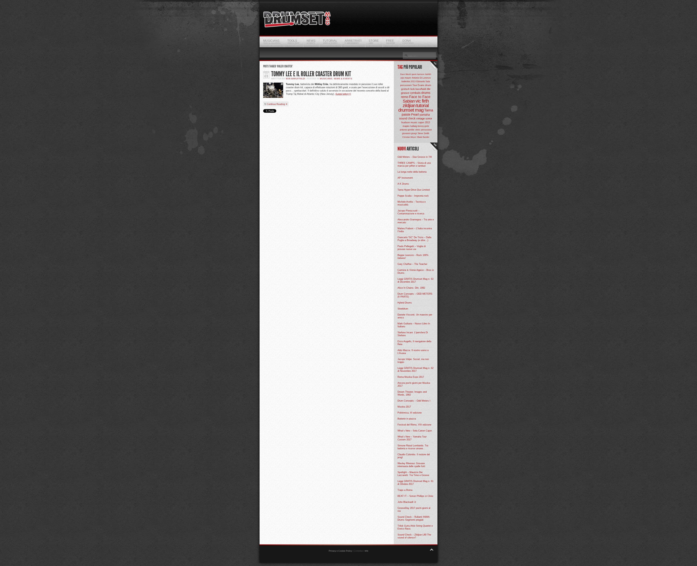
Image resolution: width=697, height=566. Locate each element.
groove (405, 92)
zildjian (409, 105)
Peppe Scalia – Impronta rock (413, 195)
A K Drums (403, 183)
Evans (421, 85)
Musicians (326, 79)
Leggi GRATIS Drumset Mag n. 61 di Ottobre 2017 (415, 482)
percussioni (406, 85)
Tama (428, 110)
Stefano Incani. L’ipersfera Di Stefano (413, 334)
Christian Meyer (409, 137)
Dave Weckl (405, 74)
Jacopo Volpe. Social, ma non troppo (413, 360)
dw (428, 88)
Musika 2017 (404, 406)
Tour (414, 85)
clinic (417, 130)
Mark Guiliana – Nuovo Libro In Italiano (414, 325)
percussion (426, 130)
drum (428, 85)
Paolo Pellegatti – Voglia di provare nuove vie (412, 248)
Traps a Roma (405, 490)
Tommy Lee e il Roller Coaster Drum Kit (311, 74)
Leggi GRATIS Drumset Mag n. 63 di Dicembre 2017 (415, 280)
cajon (421, 122)
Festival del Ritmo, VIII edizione (414, 424)
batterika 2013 (409, 81)
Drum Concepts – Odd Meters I (414, 400)
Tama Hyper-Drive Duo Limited (414, 189)
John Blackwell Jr (407, 502)
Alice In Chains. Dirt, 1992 (411, 287)
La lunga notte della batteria (412, 171)
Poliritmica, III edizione (410, 412)
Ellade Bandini (423, 137)
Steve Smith (423, 133)
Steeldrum (403, 308)
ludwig (413, 126)
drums (425, 93)
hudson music (409, 122)
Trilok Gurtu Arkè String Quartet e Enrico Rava (415, 527)
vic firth (422, 101)
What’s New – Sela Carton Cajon (415, 430)
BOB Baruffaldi (295, 79)
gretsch (405, 88)
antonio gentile (407, 130)
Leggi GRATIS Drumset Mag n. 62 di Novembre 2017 (415, 369)
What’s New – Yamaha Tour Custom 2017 (412, 438)
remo (404, 97)
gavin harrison (418, 74)
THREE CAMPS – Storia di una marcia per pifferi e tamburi (414, 164)
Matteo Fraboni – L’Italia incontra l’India (415, 230)
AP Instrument (405, 177)
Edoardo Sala (423, 81)
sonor (428, 118)
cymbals (415, 92)
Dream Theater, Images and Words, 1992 (412, 393)
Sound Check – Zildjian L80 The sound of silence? (414, 536)
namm (428, 74)
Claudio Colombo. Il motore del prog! (414, 456)
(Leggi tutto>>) (343, 94)
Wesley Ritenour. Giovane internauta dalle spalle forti (411, 465)
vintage (420, 118)
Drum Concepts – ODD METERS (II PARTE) (415, 295)
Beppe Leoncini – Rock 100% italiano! (413, 256)
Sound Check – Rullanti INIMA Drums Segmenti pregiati (413, 518)
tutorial (422, 105)
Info (366, 551)
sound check (407, 118)
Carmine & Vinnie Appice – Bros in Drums (416, 271)
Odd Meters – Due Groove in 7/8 (415, 157)
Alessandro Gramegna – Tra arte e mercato (416, 221)
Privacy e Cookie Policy (340, 551)
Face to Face (419, 97)
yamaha (424, 114)
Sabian (409, 101)
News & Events (343, 79)
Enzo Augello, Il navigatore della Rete (414, 343)
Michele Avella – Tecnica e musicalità (412, 203)
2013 (427, 122)
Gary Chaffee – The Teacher (412, 264)
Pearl (415, 114)
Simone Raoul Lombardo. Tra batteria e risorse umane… (413, 447)
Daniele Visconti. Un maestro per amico (415, 316)
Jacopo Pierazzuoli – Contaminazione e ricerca (411, 212)
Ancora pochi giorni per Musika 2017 (414, 384)
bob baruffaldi (418, 88)
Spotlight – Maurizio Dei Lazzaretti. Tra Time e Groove (413, 474)
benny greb (423, 126)
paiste (406, 114)
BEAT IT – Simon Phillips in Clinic (415, 496)
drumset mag (410, 110)
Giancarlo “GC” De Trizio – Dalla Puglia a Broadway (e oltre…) (414, 239)
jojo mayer (406, 78)
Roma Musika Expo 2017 (411, 377)
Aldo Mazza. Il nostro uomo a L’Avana (413, 352)
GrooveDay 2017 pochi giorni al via (414, 509)
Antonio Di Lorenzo (421, 78)
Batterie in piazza (407, 418)
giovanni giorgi (409, 133)
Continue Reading (276, 104)
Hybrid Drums (405, 302)
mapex (406, 126)
